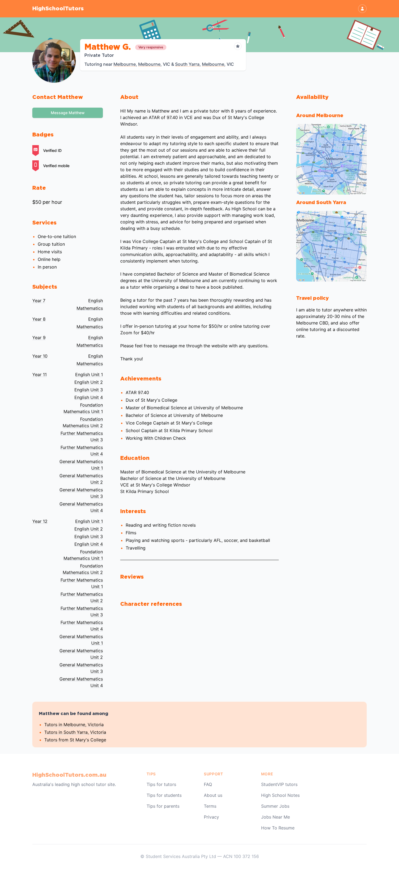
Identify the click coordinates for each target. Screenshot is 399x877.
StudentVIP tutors (279, 784)
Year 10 (39, 356)
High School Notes (280, 795)
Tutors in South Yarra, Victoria (75, 732)
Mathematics (90, 308)
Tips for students (164, 795)
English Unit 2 (88, 382)
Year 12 (39, 521)
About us (213, 795)
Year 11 (39, 374)
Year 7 (38, 300)
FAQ (208, 784)
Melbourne (124, 64)
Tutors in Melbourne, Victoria (74, 724)
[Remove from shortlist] (238, 46)
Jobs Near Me (275, 817)
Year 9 (39, 337)
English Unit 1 (89, 374)
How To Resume (277, 828)
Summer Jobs (275, 806)
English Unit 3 (88, 389)
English (95, 300)
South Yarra (187, 64)
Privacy (211, 817)
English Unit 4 (88, 397)
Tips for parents (163, 806)
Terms (210, 806)
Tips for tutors (161, 784)
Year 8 (39, 319)
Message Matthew (68, 112)
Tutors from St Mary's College (75, 739)
